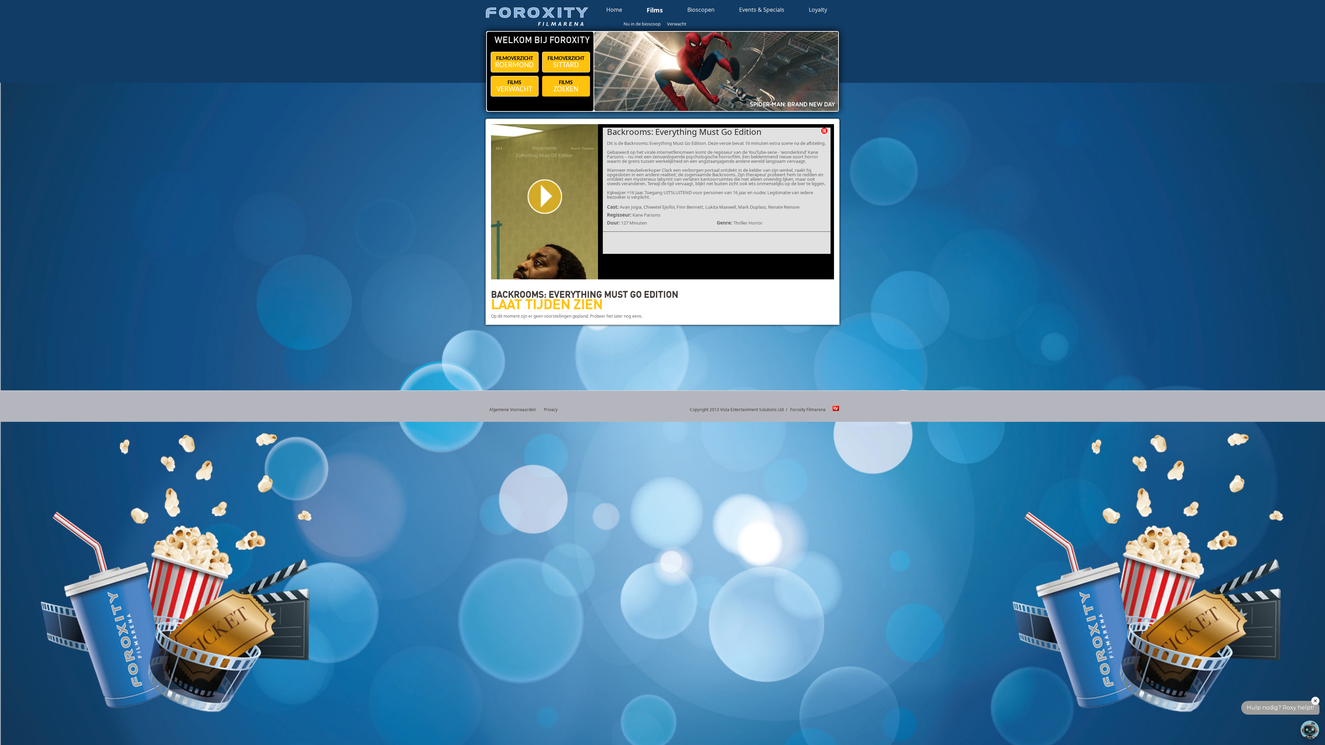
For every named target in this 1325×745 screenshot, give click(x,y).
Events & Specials (761, 10)
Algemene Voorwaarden (512, 410)
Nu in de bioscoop (642, 24)
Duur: (613, 222)
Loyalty (818, 10)
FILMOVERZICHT (514, 62)
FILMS (514, 86)
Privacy (551, 410)
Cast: (613, 206)
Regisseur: (619, 214)
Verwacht (676, 24)
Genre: (724, 222)
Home (614, 10)
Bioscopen (701, 10)
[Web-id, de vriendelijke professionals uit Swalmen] (834, 410)
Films (655, 10)
